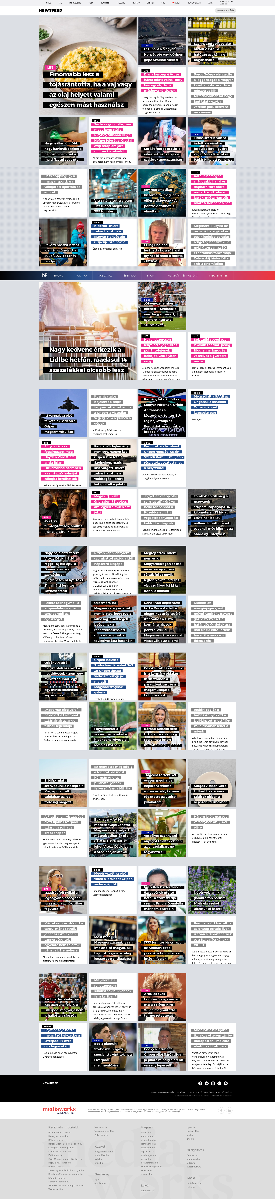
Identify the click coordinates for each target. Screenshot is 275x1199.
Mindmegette (75, 3)
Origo (48, 3)
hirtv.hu (98, 1159)
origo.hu (99, 1163)
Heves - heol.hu (56, 1166)
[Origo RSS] (226, 1083)
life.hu (190, 1135)
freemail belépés (225, 10)
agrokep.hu (100, 1183)
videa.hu (191, 1163)
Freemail (121, 3)
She (163, 3)
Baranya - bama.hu (58, 1136)
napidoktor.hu (147, 1151)
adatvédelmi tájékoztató (162, 1092)
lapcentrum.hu (194, 1166)
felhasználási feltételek (183, 1092)
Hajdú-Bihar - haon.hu (59, 1162)
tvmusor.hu (146, 1174)
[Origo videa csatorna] (219, 1083)
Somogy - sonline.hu (58, 1181)
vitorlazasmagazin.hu (151, 1166)
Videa (90, 3)
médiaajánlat (227, 1092)
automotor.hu (147, 1136)
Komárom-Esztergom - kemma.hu (65, 1174)
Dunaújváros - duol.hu (59, 1151)
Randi (177, 3)
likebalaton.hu (148, 1147)
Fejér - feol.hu (55, 1155)
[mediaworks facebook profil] (221, 1110)
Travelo (136, 3)
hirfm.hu (191, 1187)
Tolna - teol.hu (55, 1189)
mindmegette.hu (149, 1155)
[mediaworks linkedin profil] (229, 1110)
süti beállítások (202, 1092)
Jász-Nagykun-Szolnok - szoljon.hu (66, 1170)
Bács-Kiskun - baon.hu (59, 1132)
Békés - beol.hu (56, 1140)
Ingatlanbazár (194, 3)
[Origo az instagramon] (213, 1083)
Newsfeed (105, 3)
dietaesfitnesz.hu (149, 1162)
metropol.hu (193, 1131)
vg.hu (97, 1179)
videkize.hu (146, 1170)
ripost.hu (191, 1127)
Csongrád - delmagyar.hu (61, 1147)
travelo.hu (146, 1159)
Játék (210, 3)
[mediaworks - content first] (59, 1110)
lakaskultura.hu (148, 1140)
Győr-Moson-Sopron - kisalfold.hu (65, 1159)
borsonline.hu (147, 1190)
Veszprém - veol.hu (104, 1131)
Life (60, 3)
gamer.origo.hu (148, 1143)
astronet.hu (146, 1132)
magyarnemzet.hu (104, 1151)
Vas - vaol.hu (101, 1127)
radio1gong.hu (194, 1183)
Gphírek (150, 3)
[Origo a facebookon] (200, 1083)
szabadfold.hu (102, 1155)
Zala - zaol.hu (101, 1135)
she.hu (190, 1139)
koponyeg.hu (193, 1159)
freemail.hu (192, 1155)
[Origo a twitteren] (207, 1083)
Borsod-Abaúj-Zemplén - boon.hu (65, 1143)
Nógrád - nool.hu (56, 1178)
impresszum (215, 1092)
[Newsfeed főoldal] (50, 1083)
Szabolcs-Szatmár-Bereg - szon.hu (66, 1185)
